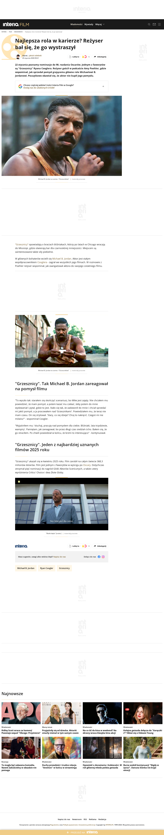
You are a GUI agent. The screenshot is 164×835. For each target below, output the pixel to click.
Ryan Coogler (46, 568)
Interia (4, 32)
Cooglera (42, 262)
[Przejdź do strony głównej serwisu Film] (24, 24)
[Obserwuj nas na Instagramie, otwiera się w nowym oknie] (103, 556)
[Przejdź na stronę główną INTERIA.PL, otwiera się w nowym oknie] (11, 24)
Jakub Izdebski (35, 55)
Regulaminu (54, 825)
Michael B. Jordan (61, 258)
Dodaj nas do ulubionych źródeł (48, 87)
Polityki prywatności (70, 825)
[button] (76, 24)
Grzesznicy (64, 568)
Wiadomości (18, 32)
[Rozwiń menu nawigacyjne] (159, 24)
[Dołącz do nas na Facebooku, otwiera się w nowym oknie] (99, 556)
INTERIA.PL (110, 825)
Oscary (87, 465)
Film (10, 32)
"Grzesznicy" (21, 244)
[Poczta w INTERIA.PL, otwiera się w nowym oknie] (154, 24)
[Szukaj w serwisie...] (149, 24)
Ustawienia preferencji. (87, 825)
